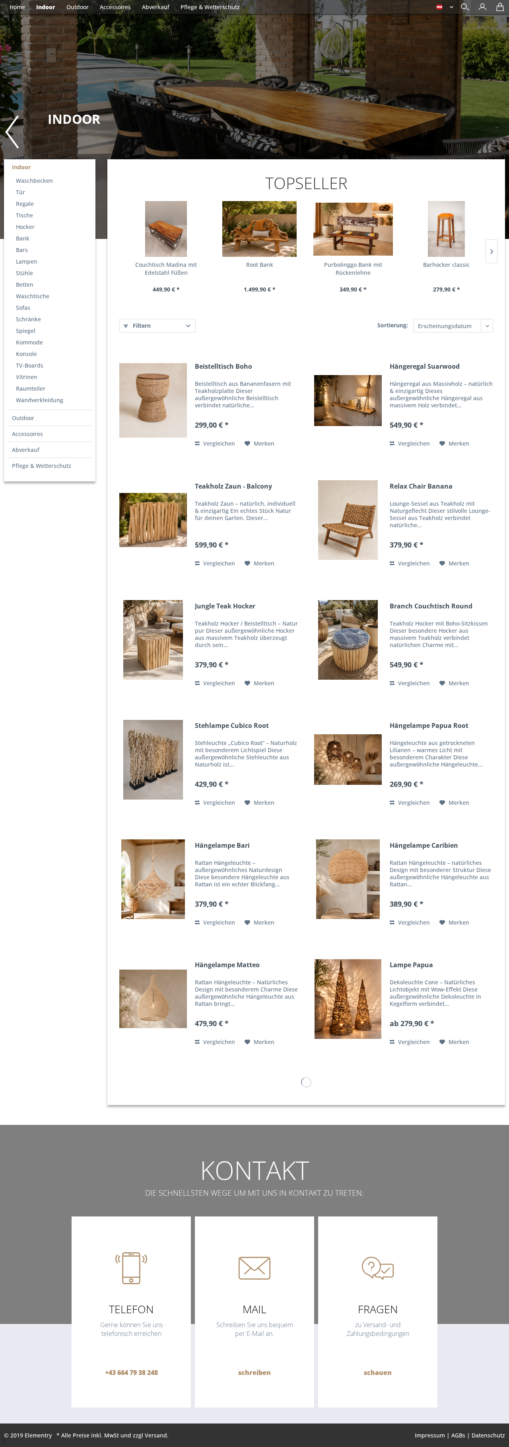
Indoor (21, 167)
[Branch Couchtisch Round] (348, 640)
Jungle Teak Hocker (225, 606)
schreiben (254, 1372)
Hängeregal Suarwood (425, 366)
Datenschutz (488, 1435)
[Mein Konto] (481, 10)
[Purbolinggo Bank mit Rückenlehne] (353, 229)
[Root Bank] (259, 229)
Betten (24, 284)
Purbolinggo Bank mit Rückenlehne (353, 268)
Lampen (26, 261)
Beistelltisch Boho (223, 366)
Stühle (24, 273)
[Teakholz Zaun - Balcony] (153, 520)
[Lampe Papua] (348, 999)
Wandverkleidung (39, 400)
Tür (20, 192)
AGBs (458, 1435)
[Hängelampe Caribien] (348, 879)
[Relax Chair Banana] (348, 520)
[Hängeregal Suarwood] (348, 400)
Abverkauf (25, 450)
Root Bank (259, 264)
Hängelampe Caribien (424, 845)
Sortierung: (392, 325)
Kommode (29, 342)
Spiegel (25, 330)
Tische (24, 215)
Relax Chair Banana (421, 486)
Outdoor (23, 418)
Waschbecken (34, 180)
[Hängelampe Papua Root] (348, 760)
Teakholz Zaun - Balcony (233, 486)
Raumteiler (30, 388)
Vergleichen (218, 443)
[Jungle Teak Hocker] (153, 640)
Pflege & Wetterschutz (41, 465)
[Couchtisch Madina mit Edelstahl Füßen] (166, 229)
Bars (22, 250)
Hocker (25, 227)
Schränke (28, 319)
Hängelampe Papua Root (429, 726)
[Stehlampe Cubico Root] (153, 760)
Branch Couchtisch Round (431, 606)
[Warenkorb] (498, 10)
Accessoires (27, 434)
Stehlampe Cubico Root (232, 726)
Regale (25, 203)
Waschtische (32, 296)
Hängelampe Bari (222, 845)
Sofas (23, 307)
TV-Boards (29, 365)
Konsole (26, 354)
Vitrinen (26, 377)
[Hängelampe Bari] (153, 879)
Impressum (430, 1435)
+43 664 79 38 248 (131, 1372)
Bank (22, 238)
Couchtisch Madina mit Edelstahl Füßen (166, 268)
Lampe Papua (411, 965)
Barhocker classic (446, 264)
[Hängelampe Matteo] (153, 999)
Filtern (141, 325)
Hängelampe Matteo (227, 965)
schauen (378, 1372)
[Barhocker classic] (446, 229)
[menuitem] (481, 8)
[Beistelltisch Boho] (153, 400)
